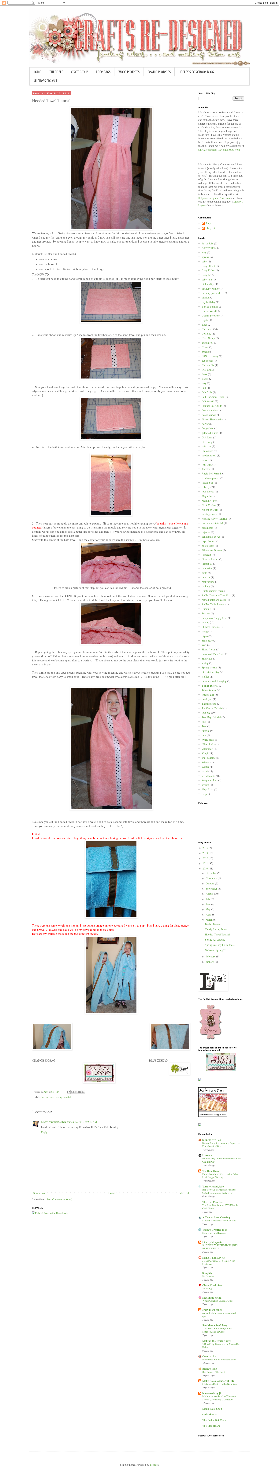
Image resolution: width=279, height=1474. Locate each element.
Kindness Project (45, 81)
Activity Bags (209, 248)
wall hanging (209, 757)
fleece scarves (209, 415)
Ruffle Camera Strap (213, 591)
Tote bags (103, 72)
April (209, 914)
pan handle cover (211, 536)
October (210, 883)
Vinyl (205, 753)
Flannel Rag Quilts (212, 406)
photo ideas (208, 545)
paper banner (209, 541)
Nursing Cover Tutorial (214, 518)
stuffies (205, 676)
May (208, 909)
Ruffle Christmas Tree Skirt (216, 595)
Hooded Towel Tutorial (217, 934)
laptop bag (207, 482)
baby (204, 261)
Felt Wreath (208, 401)
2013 (206, 853)
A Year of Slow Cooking (216, 1217)
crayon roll (207, 342)
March (209, 919)
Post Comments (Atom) (59, 1199)
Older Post (183, 1193)
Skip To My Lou (211, 1140)
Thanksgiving (209, 703)
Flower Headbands (212, 419)
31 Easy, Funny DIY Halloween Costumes (218, 1262)
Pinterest (206, 555)
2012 (206, 858)
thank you (207, 699)
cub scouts (207, 360)
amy (204, 252)
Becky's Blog (209, 1369)
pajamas (206, 532)
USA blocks (208, 744)
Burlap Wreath (209, 311)
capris (205, 320)
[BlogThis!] (72, 1092)
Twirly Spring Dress (216, 929)
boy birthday (208, 302)
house (205, 460)
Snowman (207, 658)
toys (204, 721)
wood (205, 771)
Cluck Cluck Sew (212, 1285)
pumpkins (207, 568)
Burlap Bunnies (210, 306)
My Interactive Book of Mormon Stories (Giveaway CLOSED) (219, 1398)
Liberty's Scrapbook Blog (196, 72)
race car (206, 577)
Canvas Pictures (210, 315)
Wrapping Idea (210, 780)
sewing (59, 1097)
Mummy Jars (209, 500)
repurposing (208, 581)
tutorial (67, 1097)
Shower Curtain (210, 627)
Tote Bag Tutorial (211, 717)
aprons (205, 257)
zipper (205, 794)
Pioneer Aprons (210, 559)
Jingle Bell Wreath (211, 473)
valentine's (207, 749)
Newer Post (39, 1193)
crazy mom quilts (212, 1310)
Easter (205, 378)
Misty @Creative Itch (53, 1122)
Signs (205, 636)
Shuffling (207, 1288)
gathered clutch (210, 433)
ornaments (207, 527)
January (210, 962)
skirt (204, 645)
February (211, 956)
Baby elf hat (208, 266)
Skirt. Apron (208, 649)
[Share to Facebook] (79, 1092)
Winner (206, 762)
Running (206, 609)
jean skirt (207, 464)
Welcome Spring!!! (215, 950)
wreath (205, 785)
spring (205, 663)
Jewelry (206, 469)
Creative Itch (209, 1356)
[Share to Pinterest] (83, 1092)
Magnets (206, 496)
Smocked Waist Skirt (213, 654)
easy (204, 383)
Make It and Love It (213, 1258)
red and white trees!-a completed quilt (219, 1314)
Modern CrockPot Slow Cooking (219, 1220)
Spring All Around (215, 939)
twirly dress (208, 739)
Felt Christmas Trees (213, 397)
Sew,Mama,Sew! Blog (214, 1325)
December (211, 873)
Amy (208, 223)
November (212, 878)
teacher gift (208, 694)
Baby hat (206, 275)
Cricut (205, 347)
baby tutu (207, 279)
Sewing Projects (159, 72)
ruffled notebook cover (214, 600)
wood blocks (208, 776)
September (212, 888)
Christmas (207, 329)
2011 (206, 863)
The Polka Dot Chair (214, 1420)
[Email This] (69, 1092)
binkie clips (208, 284)
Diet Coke (207, 369)
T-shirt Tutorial (210, 685)
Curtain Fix (208, 365)
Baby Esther (208, 270)
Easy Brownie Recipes (213, 1232)
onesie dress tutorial (212, 523)
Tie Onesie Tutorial (212, 708)
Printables (207, 563)
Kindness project (211, 478)
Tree (204, 726)
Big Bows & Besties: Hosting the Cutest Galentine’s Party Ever (219, 1191)
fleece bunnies (209, 410)
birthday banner (210, 288)
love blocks (208, 491)
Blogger (154, 1464)
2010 (206, 868)
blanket (206, 297)
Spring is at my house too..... (220, 945)
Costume (206, 333)
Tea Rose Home (211, 1171)
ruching (206, 586)
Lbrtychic (211, 228)
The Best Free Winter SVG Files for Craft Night (220, 1206)
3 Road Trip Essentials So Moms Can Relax (221, 1345)
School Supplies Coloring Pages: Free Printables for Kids (221, 1144)
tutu (204, 735)
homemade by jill (212, 1393)
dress (204, 374)
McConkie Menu (211, 1298)
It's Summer (208, 1276)
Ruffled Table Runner (213, 604)
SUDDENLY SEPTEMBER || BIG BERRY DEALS (220, 1246)
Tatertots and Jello (213, 1186)
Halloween (207, 451)
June (208, 904)
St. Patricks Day (210, 672)
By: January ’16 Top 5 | (214, 1371)
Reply (44, 1132)
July (208, 899)
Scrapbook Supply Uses (214, 618)
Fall (204, 388)
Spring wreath (209, 667)
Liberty (206, 487)
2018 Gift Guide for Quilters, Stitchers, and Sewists (217, 1330)
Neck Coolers (209, 505)
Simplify (207, 1273)
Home (37, 72)
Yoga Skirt (207, 789)
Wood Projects (129, 72)
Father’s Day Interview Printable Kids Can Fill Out (221, 1160)
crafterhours (209, 1414)
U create (207, 1155)
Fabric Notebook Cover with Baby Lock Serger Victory (220, 1175)
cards (204, 324)
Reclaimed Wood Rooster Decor (219, 1359)
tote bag (206, 712)
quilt (204, 573)
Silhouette (207, 640)
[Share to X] (76, 1092)
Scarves (206, 613)
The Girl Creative (212, 1202)
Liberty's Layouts (212, 1242)
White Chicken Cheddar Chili (217, 1300)
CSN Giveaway (210, 356)
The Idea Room (211, 1426)
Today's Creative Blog (214, 1230)
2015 (206, 848)
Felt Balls (207, 392)
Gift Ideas (207, 437)
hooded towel (48, 1097)
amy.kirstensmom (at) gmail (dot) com (219, 149)
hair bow (206, 446)
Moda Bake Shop (212, 1409)
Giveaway (207, 442)
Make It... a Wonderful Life (218, 1381)
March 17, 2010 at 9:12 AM (82, 1122)
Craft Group (79, 72)
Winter (205, 767)
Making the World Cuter (216, 1341)
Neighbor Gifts (210, 509)
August (210, 893)
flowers (206, 424)
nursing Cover (209, 514)
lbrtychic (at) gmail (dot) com (214, 198)
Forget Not (208, 428)
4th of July (207, 243)
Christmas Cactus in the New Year (219, 1384)
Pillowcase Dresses (212, 550)
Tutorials (56, 72)
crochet (206, 351)
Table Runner (209, 690)
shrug (205, 631)
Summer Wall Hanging (214, 681)
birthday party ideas (212, 293)
